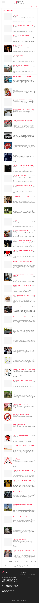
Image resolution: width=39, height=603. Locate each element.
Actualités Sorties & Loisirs (24, 580)
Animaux (3, 579)
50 (29, 562)
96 (23, 565)
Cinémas (3, 580)
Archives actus (23, 577)
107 (17, 566)
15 (17, 561)
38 (13, 562)
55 (35, 562)
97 (24, 565)
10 (11, 561)
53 (33, 562)
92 (17, 565)
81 (2, 565)
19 (22, 561)
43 (19, 562)
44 (21, 562)
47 (25, 562)
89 (13, 565)
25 (30, 561)
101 (30, 565)
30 (2, 562)
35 (9, 562)
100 (29, 565)
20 (23, 561)
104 (35, 565)
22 (26, 561)
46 (23, 562)
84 (6, 565)
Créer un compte (24, 576)
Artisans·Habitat (8, 579)
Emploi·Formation (9, 580)
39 (14, 562)
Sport (13, 586)
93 (19, 565)
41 (17, 562)
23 (27, 561)
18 (21, 561)
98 (26, 565)
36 (10, 562)
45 (22, 562)
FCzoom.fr (14, 577)
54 (34, 562)
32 (5, 562)
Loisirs (8, 582)
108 (19, 566)
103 (34, 565)
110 (22, 566)
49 (28, 562)
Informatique (4, 582)
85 (8, 565)
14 (16, 561)
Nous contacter (32, 574)
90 (15, 565)
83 (5, 565)
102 (32, 565)
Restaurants (8, 585)
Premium (10, 584)
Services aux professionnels (7, 586)
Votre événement (27, 6)
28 (34, 561)
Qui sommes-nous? (32, 577)
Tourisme (16, 586)
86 (9, 565)
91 (16, 565)
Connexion (5, 6)
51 (30, 562)
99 (27, 565)
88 (12, 565)
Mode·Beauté (12, 582)
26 (31, 561)
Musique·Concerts (5, 584)
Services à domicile (14, 585)
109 (20, 566)
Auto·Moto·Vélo (14, 579)
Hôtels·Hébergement (6, 581)
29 (35, 561)
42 (18, 562)
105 (14, 566)
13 (15, 561)
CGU (30, 576)
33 (6, 562)
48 (26, 562)
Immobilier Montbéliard (14, 581)
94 (20, 565)
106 (16, 566)
